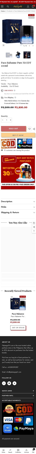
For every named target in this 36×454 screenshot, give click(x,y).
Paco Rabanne (13, 84)
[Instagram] (9, 383)
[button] (29, 45)
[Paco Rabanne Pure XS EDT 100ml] (18, 303)
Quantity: (4, 116)
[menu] (2, 6)
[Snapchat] (14, 383)
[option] (18, 31)
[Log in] (28, 6)
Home (3, 11)
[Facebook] (4, 383)
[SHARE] (33, 129)
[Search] (8, 6)
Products (9, 11)
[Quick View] (11, 300)
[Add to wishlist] (29, 128)
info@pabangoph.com (13, 372)
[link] (18, 277)
